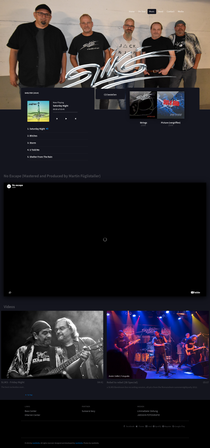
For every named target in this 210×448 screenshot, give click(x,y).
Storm (33, 142)
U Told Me (34, 149)
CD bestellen (110, 94)
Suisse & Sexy (88, 411)
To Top (29, 395)
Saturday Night (37, 128)
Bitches (33, 135)
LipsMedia (36, 443)
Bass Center (31, 411)
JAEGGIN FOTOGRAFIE (148, 414)
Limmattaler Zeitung (147, 411)
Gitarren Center (32, 414)
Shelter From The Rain (41, 156)
